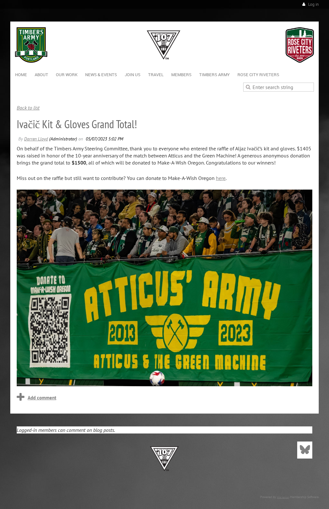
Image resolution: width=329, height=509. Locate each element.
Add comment (42, 398)
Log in (313, 4)
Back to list (28, 107)
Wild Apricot (283, 497)
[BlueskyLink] (304, 450)
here (221, 178)
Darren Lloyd (36, 139)
